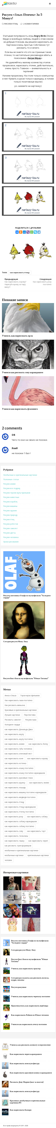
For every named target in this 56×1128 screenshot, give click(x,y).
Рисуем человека (10, 537)
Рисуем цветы (9, 533)
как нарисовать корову (37, 758)
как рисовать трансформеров (18, 845)
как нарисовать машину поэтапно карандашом (25, 792)
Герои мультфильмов (30, 695)
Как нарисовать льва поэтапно (18, 700)
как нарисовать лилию (39, 782)
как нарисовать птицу (20, 272)
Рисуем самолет (10, 528)
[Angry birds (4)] (28, 201)
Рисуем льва (30, 719)
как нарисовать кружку (15, 782)
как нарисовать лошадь (15, 787)
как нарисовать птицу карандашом (20, 807)
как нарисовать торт (36, 831)
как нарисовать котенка (15, 763)
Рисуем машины (10, 506)
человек (8, 860)
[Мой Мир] (24, 232)
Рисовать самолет (13, 719)
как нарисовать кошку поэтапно (19, 768)
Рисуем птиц (11, 24)
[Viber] (28, 232)
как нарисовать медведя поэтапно (20, 797)
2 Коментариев (31, 24)
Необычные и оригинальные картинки (20, 475)
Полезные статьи (11, 479)
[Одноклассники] (20, 232)
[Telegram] (39, 232)
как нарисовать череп (38, 841)
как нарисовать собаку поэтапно (19, 826)
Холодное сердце (12, 724)
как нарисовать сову (14, 831)
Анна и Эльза (10, 695)
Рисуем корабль (10, 501)
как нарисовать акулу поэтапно (19, 739)
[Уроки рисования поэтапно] (15, 3)
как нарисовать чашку (14, 841)
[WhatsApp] (31, 232)
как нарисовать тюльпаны (16, 836)
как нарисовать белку (38, 744)
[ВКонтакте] (17, 232)
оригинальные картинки (38, 855)
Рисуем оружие (10, 510)
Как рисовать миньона (15, 705)
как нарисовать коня (14, 758)
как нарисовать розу (14, 816)
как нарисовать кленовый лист (18, 753)
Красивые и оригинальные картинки (21, 710)
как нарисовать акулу (14, 734)
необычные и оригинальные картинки (21, 850)
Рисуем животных (11, 497)
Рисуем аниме (9, 484)
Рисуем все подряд (11, 488)
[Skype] (35, 232)
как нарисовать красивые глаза (19, 778)
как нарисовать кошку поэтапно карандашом (25, 773)
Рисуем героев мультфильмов (16, 492)
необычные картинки (14, 855)
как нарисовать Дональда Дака (19, 729)
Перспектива (29, 715)
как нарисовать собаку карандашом (21, 821)
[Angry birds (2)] (28, 137)
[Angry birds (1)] (28, 105)
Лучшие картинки (12, 715)
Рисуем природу (10, 515)
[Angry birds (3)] (28, 169)
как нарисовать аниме (14, 744)
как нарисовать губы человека (18, 749)
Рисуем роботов (10, 524)
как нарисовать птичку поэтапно (19, 811)
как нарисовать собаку (37, 816)
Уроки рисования (10, 541)
